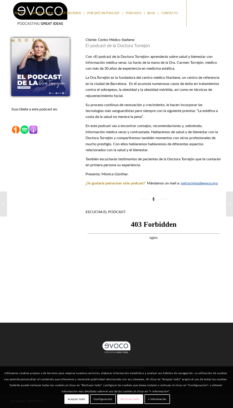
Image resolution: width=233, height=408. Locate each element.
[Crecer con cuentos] (3, 204)
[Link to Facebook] (33, 40)
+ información (157, 399)
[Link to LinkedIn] (12, 40)
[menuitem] (19, 13)
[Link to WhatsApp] (40, 40)
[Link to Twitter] (19, 40)
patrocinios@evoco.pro (199, 183)
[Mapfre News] (229, 204)
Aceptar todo (76, 399)
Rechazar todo (130, 399)
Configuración (103, 399)
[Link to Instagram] (26, 40)
